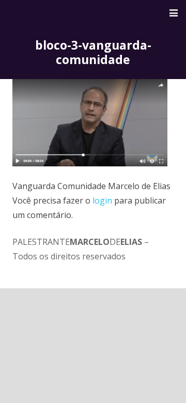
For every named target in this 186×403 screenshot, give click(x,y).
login (102, 200)
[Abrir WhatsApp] (160, 377)
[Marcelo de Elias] (53, 13)
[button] (173, 13)
